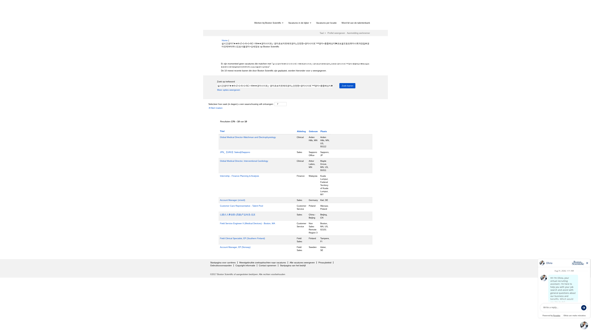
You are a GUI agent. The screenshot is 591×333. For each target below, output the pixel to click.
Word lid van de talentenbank (356, 23)
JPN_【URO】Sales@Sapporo (235, 152)
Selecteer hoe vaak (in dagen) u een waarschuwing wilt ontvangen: (241, 104)
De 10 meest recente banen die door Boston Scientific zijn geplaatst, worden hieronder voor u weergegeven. (274, 70)
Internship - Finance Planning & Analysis (239, 176)
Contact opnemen (267, 265)
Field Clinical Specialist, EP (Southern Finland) (242, 238)
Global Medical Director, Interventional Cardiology (244, 161)
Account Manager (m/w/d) (232, 200)
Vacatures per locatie (326, 23)
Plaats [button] (323, 131)
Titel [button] (222, 131)
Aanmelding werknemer (358, 33)
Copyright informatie (245, 265)
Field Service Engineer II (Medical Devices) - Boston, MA (247, 223)
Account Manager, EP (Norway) (235, 247)
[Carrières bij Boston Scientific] (239, 11)
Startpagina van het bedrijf (293, 265)
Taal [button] (322, 33)
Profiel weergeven (336, 33)
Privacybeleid (324, 262)
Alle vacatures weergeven (302, 262)
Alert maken (216, 108)
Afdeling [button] (301, 131)
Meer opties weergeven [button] (228, 90)
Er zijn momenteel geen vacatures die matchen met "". (295, 65)
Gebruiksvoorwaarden (221, 265)
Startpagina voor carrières (223, 262)
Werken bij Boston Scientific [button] (268, 23)
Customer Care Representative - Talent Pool (241, 206)
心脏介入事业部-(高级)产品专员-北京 (237, 214)
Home (225, 40)
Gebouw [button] (313, 131)
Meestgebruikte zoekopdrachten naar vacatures (262, 262)
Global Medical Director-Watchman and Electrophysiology (248, 137)
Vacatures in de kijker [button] (299, 23)
